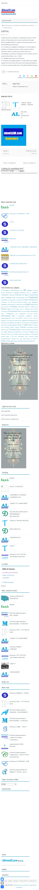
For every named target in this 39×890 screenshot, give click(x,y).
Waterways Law (15, 341)
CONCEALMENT (15, 672)
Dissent (12, 304)
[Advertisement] (19, 187)
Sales (16, 334)
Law (31, 318)
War (9, 341)
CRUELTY (13, 663)
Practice (23, 327)
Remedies (3, 334)
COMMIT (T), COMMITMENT (19, 503)
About (10, 881)
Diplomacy (35, 302)
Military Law (20, 323)
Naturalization (13, 325)
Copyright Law (5, 300)
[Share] (2, 887)
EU (10, 307)
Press (36, 327)
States (7, 336)
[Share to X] (24, 76)
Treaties (13, 338)
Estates (6, 307)
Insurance (30, 313)
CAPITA (33, 153)
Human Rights (26, 311)
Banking (16, 292)
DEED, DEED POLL (15, 529)
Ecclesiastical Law (20, 304)
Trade (36, 336)
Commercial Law (13, 71)
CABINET (35, 292)
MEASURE (13, 238)
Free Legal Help (5, 411)
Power (17, 327)
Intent (36, 313)
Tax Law (14, 336)
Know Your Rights (17, 318)
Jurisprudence (5, 318)
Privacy (16, 881)
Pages (5, 3)
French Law (18, 309)
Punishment (17, 332)
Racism (27, 332)
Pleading (7, 327)
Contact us (32, 881)
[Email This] (32, 76)
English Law (29, 304)
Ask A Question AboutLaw (9, 415)
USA (35, 338)
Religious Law (34, 332)
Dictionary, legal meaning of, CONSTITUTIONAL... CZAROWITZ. (18, 737)
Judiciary (35, 316)
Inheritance (22, 313)
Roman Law (10, 334)
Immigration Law (12, 313)
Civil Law (18, 295)
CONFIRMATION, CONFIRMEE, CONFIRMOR (23, 247)
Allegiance (30, 290)
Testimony (21, 336)
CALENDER (4, 295)
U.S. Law (19, 338)
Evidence (14, 307)
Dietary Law (27, 302)
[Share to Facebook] (20, 76)
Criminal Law (33, 300)
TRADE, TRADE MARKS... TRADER (27, 103)
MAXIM (12, 205)
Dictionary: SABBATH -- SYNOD (19, 693)
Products (23, 329)
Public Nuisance (8, 332)
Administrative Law (17, 290)
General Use (29, 309)
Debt (14, 302)
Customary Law (5, 302)
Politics (12, 327)
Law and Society (10, 320)
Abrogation (6, 290)
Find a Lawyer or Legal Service (10, 419)
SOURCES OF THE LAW (17, 230)
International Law (8, 316)
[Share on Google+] (28, 76)
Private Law (4, 329)
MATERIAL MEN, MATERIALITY (19, 272)
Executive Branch (23, 307)
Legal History (17, 320)
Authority (9, 292)
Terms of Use (24, 881)
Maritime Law (34, 320)
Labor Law (27, 318)
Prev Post (6, 153)
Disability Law (5, 304)
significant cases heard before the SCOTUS (22, 255)
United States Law (28, 338)
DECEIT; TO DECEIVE (16, 486)
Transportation (5, 338)
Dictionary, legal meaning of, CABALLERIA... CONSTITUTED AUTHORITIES (19, 755)
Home (5, 881)
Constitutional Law (22, 297)
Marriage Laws (5, 323)
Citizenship (11, 295)
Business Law (24, 292)
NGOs (20, 325)
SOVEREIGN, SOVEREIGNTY (18, 263)
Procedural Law (14, 329)
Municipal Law (27, 323)
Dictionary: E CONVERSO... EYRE (19, 213)
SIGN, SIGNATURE (15, 280)
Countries (20, 300)
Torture (31, 336)
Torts (26, 336)
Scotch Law (22, 334)
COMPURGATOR (15, 537)
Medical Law (12, 323)
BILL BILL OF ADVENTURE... (25, 114)
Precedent (30, 327)
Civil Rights (25, 295)
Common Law (10, 297)
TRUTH (12, 546)
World (32, 341)
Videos (3, 341)
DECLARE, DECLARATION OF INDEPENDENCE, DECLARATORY (19, 514)
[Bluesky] (2, 879)
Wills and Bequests (25, 341)
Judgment (29, 316)
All (24, 290)
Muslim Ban (34, 323)
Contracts (33, 297)
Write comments (29, 163)
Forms (12, 309)
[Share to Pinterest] (36, 76)
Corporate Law (13, 300)
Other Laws (28, 325)
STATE (12, 222)
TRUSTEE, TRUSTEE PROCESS (19, 520)
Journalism (21, 316)
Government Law (14, 311)
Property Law (30, 329)
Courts (25, 300)
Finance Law (5, 309)
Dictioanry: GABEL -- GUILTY (18, 727)
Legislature (24, 320)
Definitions (19, 302)
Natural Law (5, 325)
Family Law (34, 307)
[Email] (2, 883)
